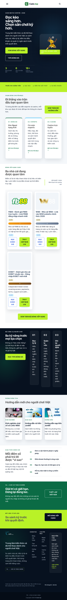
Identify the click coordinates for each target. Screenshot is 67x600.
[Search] (60, 4)
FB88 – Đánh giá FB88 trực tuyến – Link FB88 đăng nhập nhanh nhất (18, 214)
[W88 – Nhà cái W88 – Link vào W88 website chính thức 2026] (47, 201)
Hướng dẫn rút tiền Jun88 (33, 424)
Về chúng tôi (48, 585)
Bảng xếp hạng (33, 538)
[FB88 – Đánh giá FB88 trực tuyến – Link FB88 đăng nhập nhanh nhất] (20, 201)
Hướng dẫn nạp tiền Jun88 (53, 424)
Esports (44, 546)
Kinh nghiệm (34, 556)
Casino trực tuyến (44, 552)
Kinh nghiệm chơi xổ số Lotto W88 (12, 424)
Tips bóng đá (34, 544)
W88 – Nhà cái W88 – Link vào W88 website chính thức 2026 (47, 214)
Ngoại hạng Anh (43, 540)
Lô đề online (44, 558)
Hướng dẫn (34, 550)
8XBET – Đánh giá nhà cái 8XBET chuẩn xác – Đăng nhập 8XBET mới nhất (19, 274)
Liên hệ (55, 585)
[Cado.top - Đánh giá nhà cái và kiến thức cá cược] (33, 4)
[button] (7, 4)
